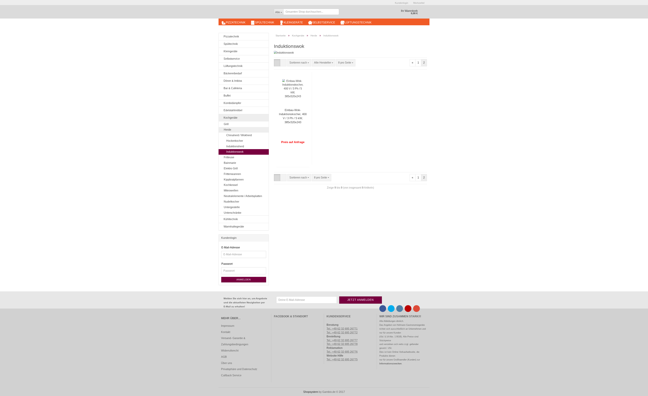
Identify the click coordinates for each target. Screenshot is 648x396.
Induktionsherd (235, 146)
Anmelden (243, 279)
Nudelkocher (231, 201)
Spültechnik (264, 22)
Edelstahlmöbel (232, 110)
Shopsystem (310, 391)
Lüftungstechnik (358, 22)
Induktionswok (235, 151)
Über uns (226, 363)
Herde (227, 129)
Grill (226, 124)
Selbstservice (323, 22)
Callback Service (231, 375)
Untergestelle (232, 207)
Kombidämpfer (232, 103)
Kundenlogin (401, 3)
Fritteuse (229, 157)
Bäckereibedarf (232, 73)
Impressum (227, 325)
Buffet (227, 95)
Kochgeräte (230, 117)
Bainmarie (230, 162)
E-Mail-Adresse (230, 247)
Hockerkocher (234, 140)
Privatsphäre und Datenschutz (239, 369)
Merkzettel (418, 3)
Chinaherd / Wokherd (239, 135)
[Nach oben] (9, 391)
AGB (224, 356)
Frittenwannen (232, 174)
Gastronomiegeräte (415, 325)
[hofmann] (245, 13)
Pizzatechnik (236, 22)
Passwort (227, 263)
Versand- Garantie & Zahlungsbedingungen (234, 341)
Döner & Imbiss (232, 80)
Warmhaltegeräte (233, 226)
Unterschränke (232, 212)
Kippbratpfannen (234, 179)
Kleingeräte (293, 22)
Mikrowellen (231, 190)
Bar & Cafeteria (232, 88)
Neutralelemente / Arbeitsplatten (243, 196)
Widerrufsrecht (229, 350)
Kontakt (225, 332)
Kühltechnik (230, 219)
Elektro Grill (231, 168)
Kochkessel (231, 185)
